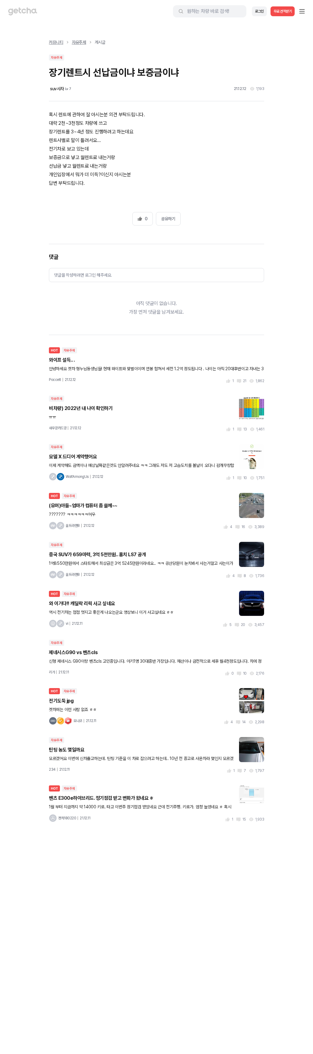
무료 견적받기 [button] (283, 11)
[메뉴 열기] (302, 11)
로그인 (259, 11)
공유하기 (168, 218)
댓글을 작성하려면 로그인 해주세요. (83, 275)
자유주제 (79, 42)
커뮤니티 (56, 42)
